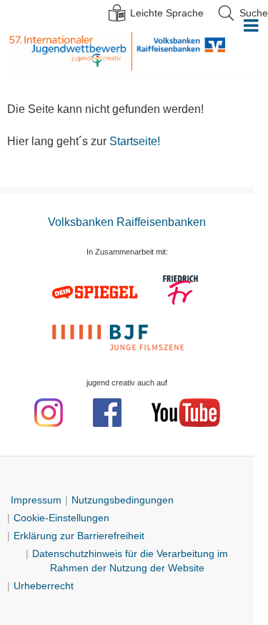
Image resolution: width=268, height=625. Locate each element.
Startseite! (134, 141)
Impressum (36, 500)
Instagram (48, 412)
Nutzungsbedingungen (122, 500)
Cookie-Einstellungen (61, 517)
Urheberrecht (44, 585)
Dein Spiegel (96, 292)
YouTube (186, 412)
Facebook (107, 412)
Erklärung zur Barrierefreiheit (79, 535)
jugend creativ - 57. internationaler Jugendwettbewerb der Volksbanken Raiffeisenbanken (69, 51)
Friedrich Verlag (181, 291)
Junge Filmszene (120, 336)
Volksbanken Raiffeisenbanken (178, 51)
